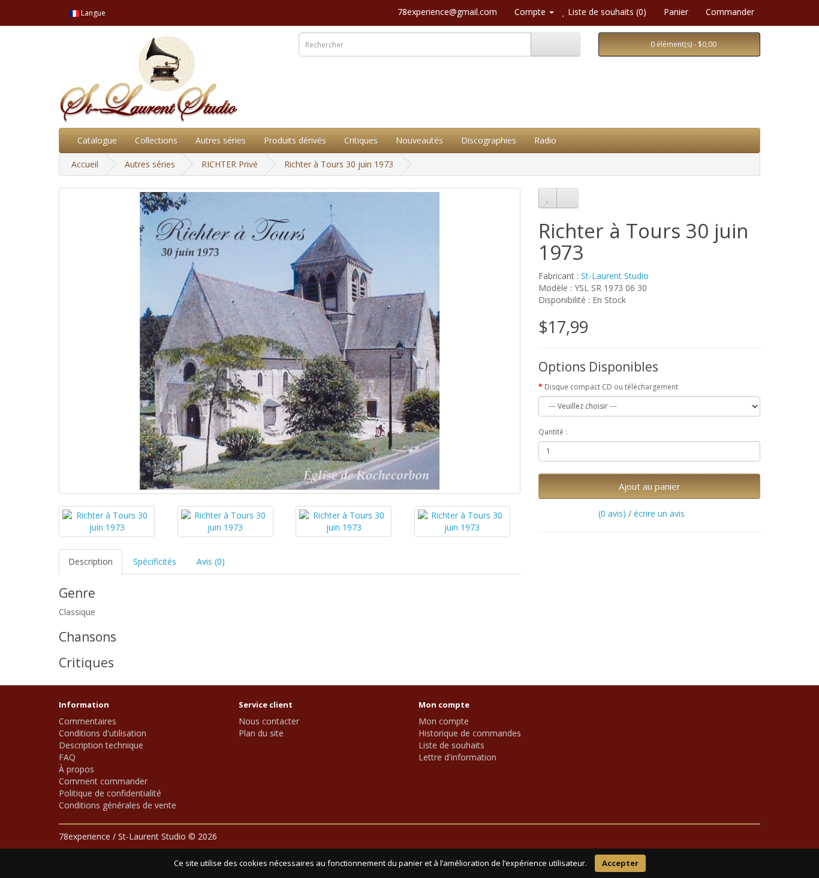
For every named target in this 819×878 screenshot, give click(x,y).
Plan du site (261, 733)
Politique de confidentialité (110, 793)
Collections (156, 140)
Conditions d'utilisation (102, 733)
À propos (76, 769)
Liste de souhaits (451, 745)
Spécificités (154, 561)
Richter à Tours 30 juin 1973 (338, 164)
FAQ (67, 757)
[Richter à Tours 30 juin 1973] (289, 341)
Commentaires (87, 721)
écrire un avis (659, 513)
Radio (545, 140)
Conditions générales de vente (117, 805)
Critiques (361, 140)
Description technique (101, 745)
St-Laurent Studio (615, 275)
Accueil (84, 164)
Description (90, 561)
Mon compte (443, 721)
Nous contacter (269, 721)
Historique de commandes (469, 733)
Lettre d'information (457, 757)
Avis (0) (211, 561)
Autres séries (220, 140)
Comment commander (103, 781)
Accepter (620, 863)
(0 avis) (612, 513)
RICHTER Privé (229, 164)
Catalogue (97, 140)
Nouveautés (419, 140)
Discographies (488, 140)
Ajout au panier (650, 486)
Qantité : (552, 432)
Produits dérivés (295, 140)
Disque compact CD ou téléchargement (611, 387)
